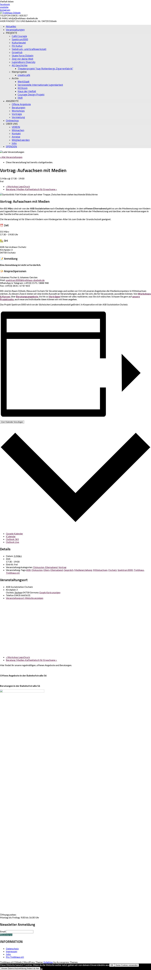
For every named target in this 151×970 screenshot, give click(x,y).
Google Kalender (14, 533)
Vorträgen (54, 296)
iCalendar (11, 536)
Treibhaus (139, 570)
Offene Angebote (21, 104)
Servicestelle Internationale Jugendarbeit (40, 84)
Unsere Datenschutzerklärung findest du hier (20, 968)
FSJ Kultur (17, 46)
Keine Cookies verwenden (127, 965)
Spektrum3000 (20, 39)
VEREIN (16, 127)
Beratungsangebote (27, 296)
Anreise (16, 136)
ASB (28, 570)
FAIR (20, 97)
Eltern (47, 570)
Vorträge (17, 114)
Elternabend (51, 567)
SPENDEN (11, 146)
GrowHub (17, 52)
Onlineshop (12, 120)
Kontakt (16, 133)
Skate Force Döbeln (22, 55)
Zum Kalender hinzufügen (12, 422)
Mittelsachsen (100, 570)
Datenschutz (12, 948)
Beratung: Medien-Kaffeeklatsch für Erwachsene (31, 189)
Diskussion (38, 567)
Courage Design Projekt (31, 94)
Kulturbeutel (19, 42)
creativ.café (24, 75)
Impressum (11, 951)
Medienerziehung (83, 570)
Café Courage (19, 36)
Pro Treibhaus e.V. (15, 957)
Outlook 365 (12, 539)
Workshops (18, 110)
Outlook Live (12, 542)
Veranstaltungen (15, 29)
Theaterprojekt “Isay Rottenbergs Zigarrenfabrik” (45, 68)
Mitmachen (18, 130)
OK (111, 965)
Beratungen (18, 107)
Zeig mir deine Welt (22, 58)
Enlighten (48, 962)
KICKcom (22, 88)
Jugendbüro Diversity (23, 62)
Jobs (14, 143)
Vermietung (18, 117)
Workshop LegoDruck (18, 186)
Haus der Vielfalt (27, 91)
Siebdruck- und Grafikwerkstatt (29, 49)
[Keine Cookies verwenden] (41, 969)
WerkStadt (23, 81)
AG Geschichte (19, 65)
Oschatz (112, 570)
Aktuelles (11, 26)
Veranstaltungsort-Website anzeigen (24, 598)
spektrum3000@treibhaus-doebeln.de (25, 280)
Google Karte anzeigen (49, 592)
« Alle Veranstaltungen (11, 157)
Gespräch (68, 570)
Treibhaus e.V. (13, 572)
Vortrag (62, 567)
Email (3, 931)
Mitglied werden (21, 140)
